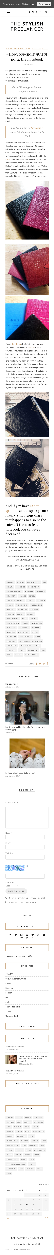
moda (25, 623)
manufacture (13, 623)
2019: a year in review (14, 1071)
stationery (11, 646)
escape (10, 605)
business (29, 591)
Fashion (8, 993)
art (44, 582)
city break (11, 596)
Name (8, 833)
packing (27, 1155)
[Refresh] (26, 866)
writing (18, 655)
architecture (33, 582)
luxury (33, 618)
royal (37, 636)
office (35, 632)
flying (19, 1131)
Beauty (8, 983)
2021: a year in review (14, 1046)
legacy (20, 614)
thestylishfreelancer (30, 646)
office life (11, 636)
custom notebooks (15, 600)
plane (36, 1155)
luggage (32, 1145)
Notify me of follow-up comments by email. (27, 898)
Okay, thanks (44, 4)
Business (36, 48)
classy (32, 596)
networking (36, 623)
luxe (24, 618)
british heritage (14, 591)
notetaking (23, 632)
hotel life (22, 609)
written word (31, 655)
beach (19, 1117)
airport (20, 582)
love (24, 1145)
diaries (30, 600)
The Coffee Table (12, 1007)
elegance (41, 600)
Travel (22, 650)
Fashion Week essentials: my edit (20, 773)
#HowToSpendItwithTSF (18, 48)
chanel (27, 1122)
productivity (26, 636)
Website (9, 853)
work (9, 655)
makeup (19, 1150)
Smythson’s (37, 128)
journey (34, 609)
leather (10, 614)
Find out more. (28, 4)
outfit (18, 1155)
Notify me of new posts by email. (23, 902)
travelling (33, 650)
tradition (11, 650)
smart (23, 1159)
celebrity (40, 591)
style (32, 1159)
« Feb (7, 1218)
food (27, 1131)
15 (27, 1204)
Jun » (47, 1218)
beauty (31, 347)
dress (27, 1127)
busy (19, 1122)
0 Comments (10, 663)
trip (43, 650)
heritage (11, 609)
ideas (31, 1136)
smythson (11, 641)
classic (23, 596)
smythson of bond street (30, 641)
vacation (30, 1169)
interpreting (12, 1141)
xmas (9, 1173)
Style (45, 48)
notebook (11, 627)
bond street (33, 587)
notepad (35, 627)
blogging (21, 587)
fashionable (21, 605)
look (44, 1141)
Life (6, 997)
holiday (10, 1136)
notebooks (24, 627)
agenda (10, 582)
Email (8, 843)
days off (17, 1127)
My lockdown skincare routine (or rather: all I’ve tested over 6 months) (33, 1058)
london (30, 614)
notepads (11, 632)
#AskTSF (9, 974)
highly (7, 159)
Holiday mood (11, 684)
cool (9, 1127)
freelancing (36, 605)
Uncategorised (11, 1016)
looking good (13, 618)
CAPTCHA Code (9, 884)
